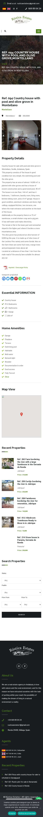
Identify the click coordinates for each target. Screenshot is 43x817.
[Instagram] (14, 9)
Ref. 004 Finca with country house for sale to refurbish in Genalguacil (21, 776)
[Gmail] (28, 278)
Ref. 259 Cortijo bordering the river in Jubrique (29, 482)
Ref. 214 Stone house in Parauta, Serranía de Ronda (28, 540)
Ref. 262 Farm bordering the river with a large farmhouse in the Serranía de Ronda (29, 463)
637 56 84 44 (11, 753)
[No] (40, 808)
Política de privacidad (27, 813)
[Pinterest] (16, 278)
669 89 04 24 (11, 750)
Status (4, 573)
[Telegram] (24, 278)
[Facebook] (16, 9)
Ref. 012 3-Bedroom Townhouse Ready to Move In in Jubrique (26, 520)
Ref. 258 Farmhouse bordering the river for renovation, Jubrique (27, 501)
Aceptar (12, 813)
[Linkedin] (12, 278)
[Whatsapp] (20, 278)
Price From (5, 597)
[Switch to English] (9, 9)
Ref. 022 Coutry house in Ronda (17, 786)
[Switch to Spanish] (4, 9)
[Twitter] (8, 278)
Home (4, 64)
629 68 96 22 (11, 757)
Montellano (7, 110)
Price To (24, 597)
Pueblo (4, 585)
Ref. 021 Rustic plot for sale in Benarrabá (21, 782)
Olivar (7, 377)
